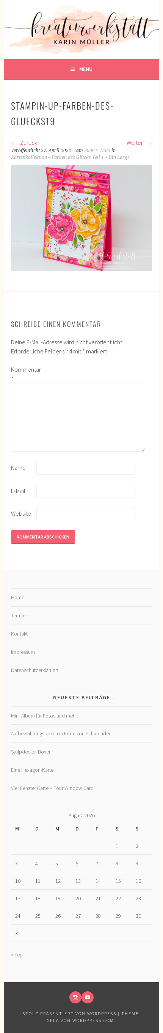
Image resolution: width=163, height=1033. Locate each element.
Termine (19, 615)
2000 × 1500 (97, 150)
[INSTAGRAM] (75, 997)
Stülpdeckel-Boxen (31, 751)
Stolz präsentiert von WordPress (69, 1013)
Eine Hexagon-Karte (32, 769)
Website (21, 513)
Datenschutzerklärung (34, 670)
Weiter (135, 142)
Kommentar (23, 374)
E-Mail (18, 491)
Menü (85, 69)
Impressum (23, 651)
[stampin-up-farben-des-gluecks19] (81, 268)
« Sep (17, 954)
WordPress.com (93, 1020)
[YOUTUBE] (88, 997)
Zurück (28, 142)
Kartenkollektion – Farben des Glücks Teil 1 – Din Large (70, 157)
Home (17, 597)
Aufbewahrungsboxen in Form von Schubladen (61, 733)
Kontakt (19, 633)
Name (18, 467)
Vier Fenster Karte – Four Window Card (52, 788)
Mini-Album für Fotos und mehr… (46, 715)
